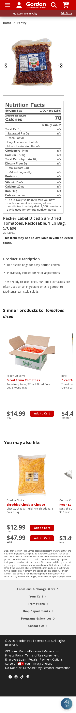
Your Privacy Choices (38, 663)
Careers (10, 663)
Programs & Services (36, 618)
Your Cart (36, 596)
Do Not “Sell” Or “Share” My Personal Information (37, 668)
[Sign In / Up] (19, 5)
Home (7, 23)
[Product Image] (33, 65)
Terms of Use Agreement (42, 655)
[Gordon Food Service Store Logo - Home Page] (36, 5)
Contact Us (36, 626)
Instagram (16, 677)
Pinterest (28, 677)
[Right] (62, 65)
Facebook (10, 677)
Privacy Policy (14, 655)
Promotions (36, 604)
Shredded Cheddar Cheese (26, 502)
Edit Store (66, 13)
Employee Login (15, 659)
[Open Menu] (7, 5)
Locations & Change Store (36, 589)
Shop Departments (36, 611)
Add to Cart (42, 413)
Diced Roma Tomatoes (23, 378)
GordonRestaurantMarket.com (39, 651)
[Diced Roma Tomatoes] (32, 350)
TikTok (22, 677)
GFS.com (11, 651)
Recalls (32, 659)
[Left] (5, 65)
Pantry (22, 23)
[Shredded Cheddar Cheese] (32, 475)
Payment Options (51, 659)
